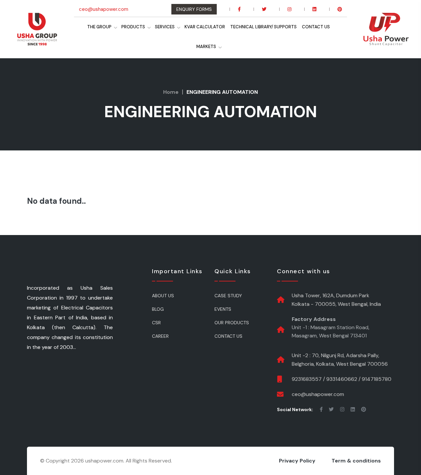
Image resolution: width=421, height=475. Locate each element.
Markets (208, 46)
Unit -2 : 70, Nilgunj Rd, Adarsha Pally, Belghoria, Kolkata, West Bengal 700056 (340, 359)
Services (162, 27)
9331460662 (341, 379)
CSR (156, 323)
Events (222, 309)
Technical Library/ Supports (266, 27)
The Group (91, 27)
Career (160, 336)
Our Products (231, 323)
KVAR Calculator (205, 27)
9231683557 (307, 379)
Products (128, 27)
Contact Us (321, 27)
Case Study (228, 296)
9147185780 (376, 379)
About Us (163, 296)
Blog (158, 309)
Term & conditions (356, 460)
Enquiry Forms (194, 9)
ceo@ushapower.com (103, 9)
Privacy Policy (297, 460)
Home (171, 92)
